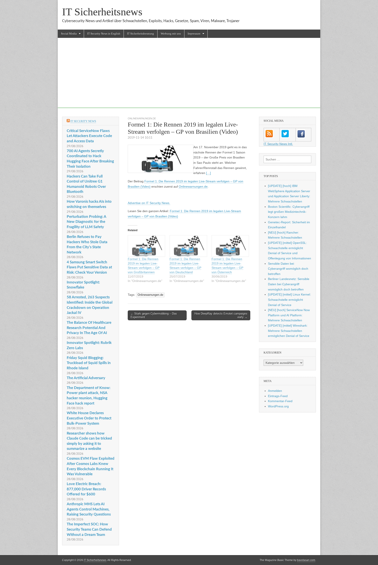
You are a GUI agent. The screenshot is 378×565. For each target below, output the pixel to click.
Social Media (69, 33)
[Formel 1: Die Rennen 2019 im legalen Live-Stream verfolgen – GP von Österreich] (230, 246)
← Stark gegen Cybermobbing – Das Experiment (154, 315)
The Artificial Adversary (86, 378)
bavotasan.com (306, 560)
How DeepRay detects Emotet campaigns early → (220, 315)
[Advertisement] (189, 77)
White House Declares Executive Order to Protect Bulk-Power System (89, 418)
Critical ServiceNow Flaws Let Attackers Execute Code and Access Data (89, 136)
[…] (208, 173)
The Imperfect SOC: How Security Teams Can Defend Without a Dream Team (89, 529)
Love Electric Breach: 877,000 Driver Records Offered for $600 (86, 489)
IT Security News (83, 121)
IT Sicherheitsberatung (140, 33)
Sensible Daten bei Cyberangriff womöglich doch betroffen (288, 269)
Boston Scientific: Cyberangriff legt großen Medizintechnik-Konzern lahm (289, 212)
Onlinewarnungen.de (142, 118)
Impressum (194, 33)
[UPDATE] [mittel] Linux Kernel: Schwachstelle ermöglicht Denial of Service (289, 299)
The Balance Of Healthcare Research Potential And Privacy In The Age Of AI (89, 328)
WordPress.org (278, 406)
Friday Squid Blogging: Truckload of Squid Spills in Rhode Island (89, 363)
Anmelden (275, 391)
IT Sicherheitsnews (102, 12)
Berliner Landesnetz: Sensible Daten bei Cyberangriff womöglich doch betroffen (288, 284)
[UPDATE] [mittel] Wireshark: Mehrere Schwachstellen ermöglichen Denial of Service (288, 331)
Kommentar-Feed (280, 401)
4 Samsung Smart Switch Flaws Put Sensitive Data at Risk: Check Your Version (89, 267)
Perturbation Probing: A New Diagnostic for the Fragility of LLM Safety (86, 222)
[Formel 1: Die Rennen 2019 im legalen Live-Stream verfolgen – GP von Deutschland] (188, 246)
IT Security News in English (103, 33)
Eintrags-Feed (278, 396)
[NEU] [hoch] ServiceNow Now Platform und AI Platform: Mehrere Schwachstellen (289, 315)
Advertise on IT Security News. (149, 203)
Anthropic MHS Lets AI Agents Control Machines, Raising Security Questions (89, 509)
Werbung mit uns (171, 33)
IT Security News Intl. (278, 144)
